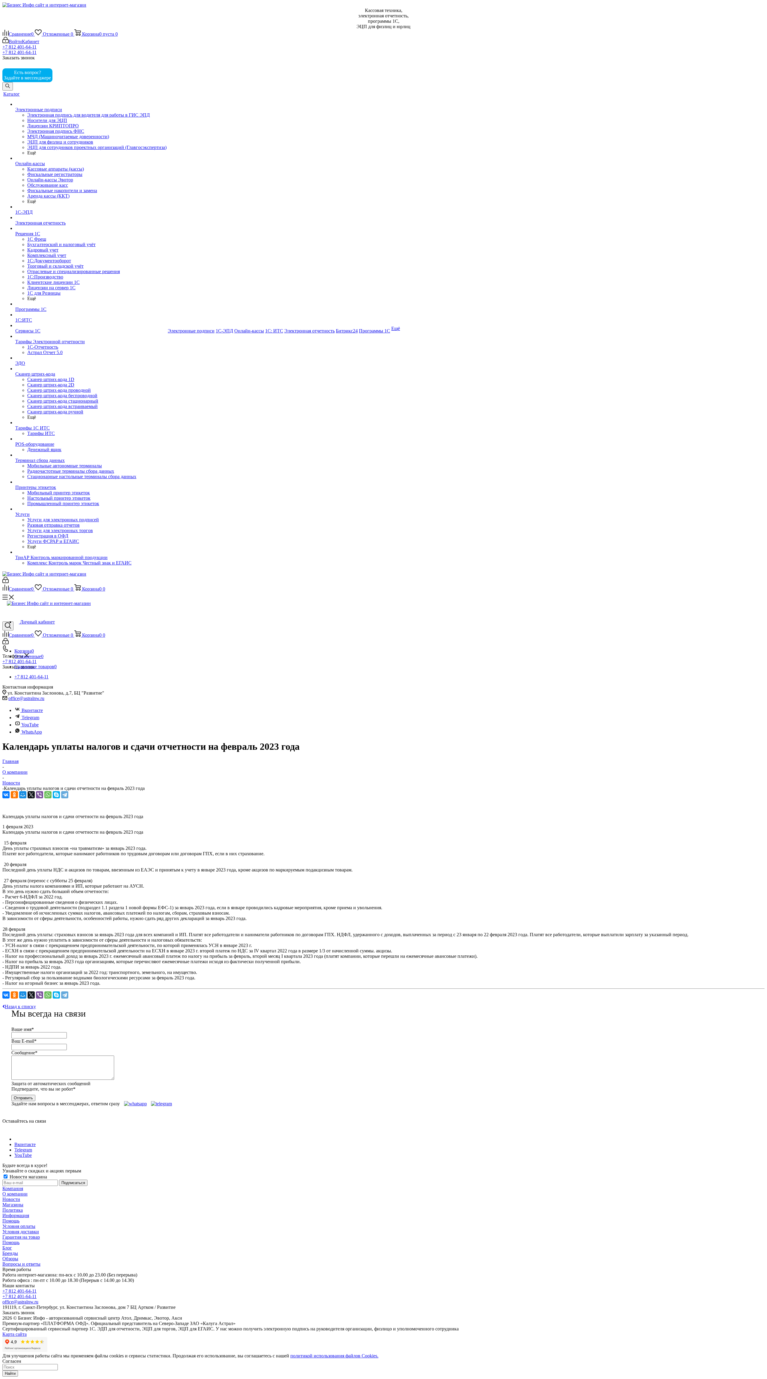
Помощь (10, 1220)
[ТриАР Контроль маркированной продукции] (91, 552)
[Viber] (39, 794)
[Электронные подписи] (91, 104)
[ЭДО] (91, 358)
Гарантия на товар (21, 1237)
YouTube (29, 724)
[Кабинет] (5, 581)
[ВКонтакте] (6, 794)
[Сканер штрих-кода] (91, 368)
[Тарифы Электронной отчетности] (91, 336)
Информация (15, 1215)
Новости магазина (27, 1176)
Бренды (10, 1253)
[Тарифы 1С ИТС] (91, 422)
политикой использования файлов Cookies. (334, 1355)
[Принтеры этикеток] (91, 482)
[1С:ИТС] (91, 314)
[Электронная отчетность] (91, 217)
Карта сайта (14, 1334)
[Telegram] (64, 794)
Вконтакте (32, 710)
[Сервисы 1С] (91, 325)
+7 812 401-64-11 (19, 46)
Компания (12, 1188)
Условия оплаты (18, 1226)
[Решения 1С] (91, 228)
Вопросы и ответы (21, 1264)
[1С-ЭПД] (91, 207)
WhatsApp (32, 731)
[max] (62, 77)
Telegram (29, 717)
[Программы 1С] (91, 304)
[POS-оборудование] (91, 439)
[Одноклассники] (14, 794)
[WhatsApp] (48, 794)
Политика (12, 1210)
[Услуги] (91, 509)
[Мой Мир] (22, 794)
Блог (7, 1247)
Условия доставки (20, 1231)
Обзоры (10, 1258)
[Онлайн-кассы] (91, 158)
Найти (10, 1373)
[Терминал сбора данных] (91, 455)
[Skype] (56, 794)
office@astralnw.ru (26, 698)
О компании (15, 1193)
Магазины (12, 1204)
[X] (31, 794)
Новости (11, 1199)
